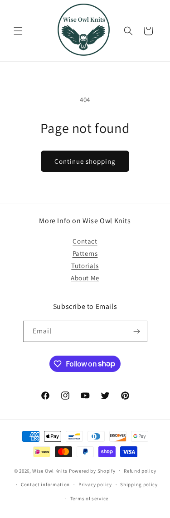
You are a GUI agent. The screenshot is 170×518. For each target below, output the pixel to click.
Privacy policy (95, 484)
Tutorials (84, 265)
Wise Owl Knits (50, 470)
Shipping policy (139, 484)
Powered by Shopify (92, 470)
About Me (85, 278)
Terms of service (89, 498)
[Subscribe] (137, 331)
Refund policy (140, 471)
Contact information (45, 484)
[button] (18, 31)
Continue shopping (85, 161)
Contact (85, 241)
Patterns (85, 253)
